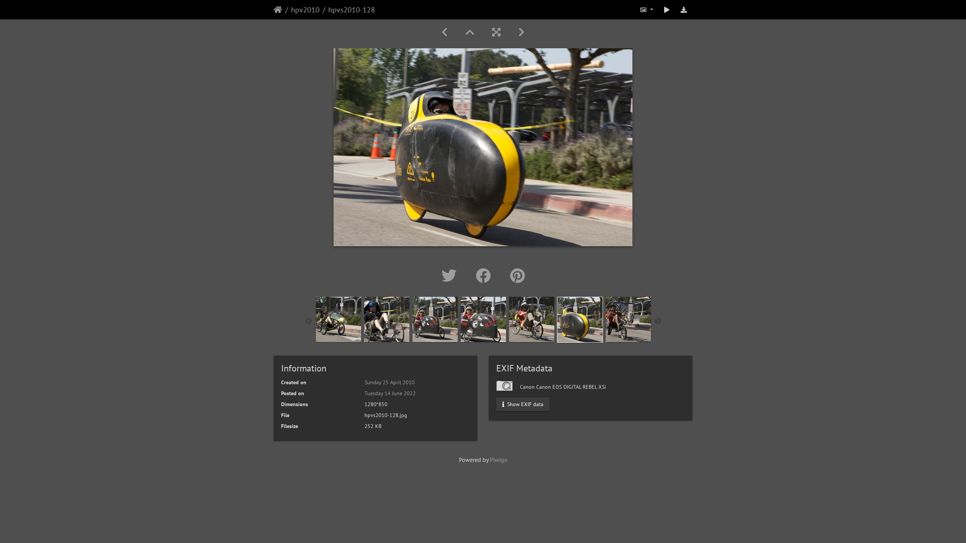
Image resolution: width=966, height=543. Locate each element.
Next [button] (657, 321)
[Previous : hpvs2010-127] (444, 32)
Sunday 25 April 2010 (390, 382)
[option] (338, 319)
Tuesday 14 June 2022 (390, 393)
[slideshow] (666, 9)
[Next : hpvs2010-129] (521, 32)
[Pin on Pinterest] (517, 275)
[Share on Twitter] (451, 275)
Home (278, 9)
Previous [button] (308, 321)
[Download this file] (683, 9)
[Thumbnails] (470, 32)
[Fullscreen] (496, 32)
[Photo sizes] (646, 9)
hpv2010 (305, 10)
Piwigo (499, 459)
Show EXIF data (524, 404)
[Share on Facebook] (485, 275)
